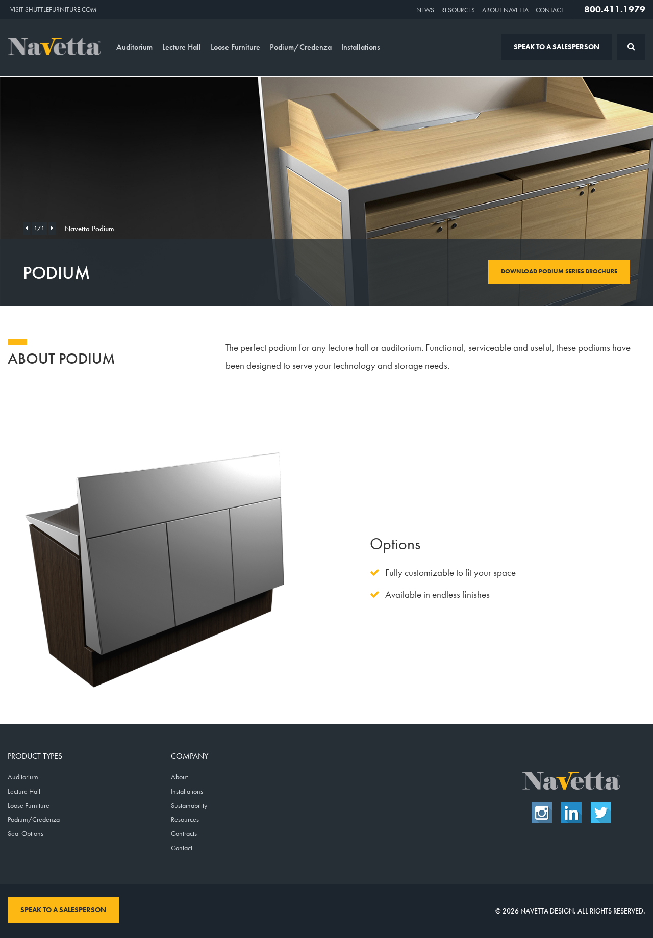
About (179, 776)
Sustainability (189, 805)
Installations (360, 47)
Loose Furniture (235, 47)
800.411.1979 (614, 9)
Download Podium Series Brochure (559, 271)
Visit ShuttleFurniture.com (53, 9)
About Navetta (505, 10)
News (425, 10)
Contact (550, 10)
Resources (458, 10)
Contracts (184, 833)
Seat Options (25, 833)
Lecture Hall (181, 47)
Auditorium (134, 47)
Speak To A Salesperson (556, 47)
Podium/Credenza (301, 47)
